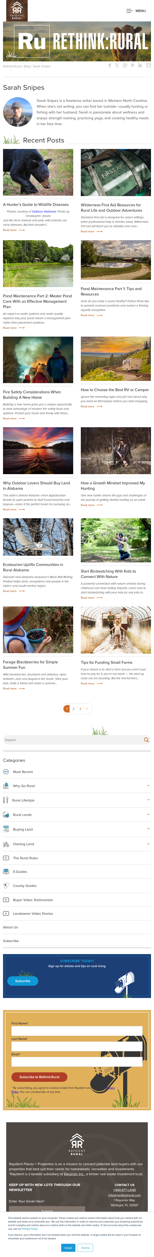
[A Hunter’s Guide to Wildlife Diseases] (38, 172)
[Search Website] (146, 740)
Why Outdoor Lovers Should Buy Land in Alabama (36, 485)
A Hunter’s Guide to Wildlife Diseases (36, 204)
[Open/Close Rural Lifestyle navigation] (148, 799)
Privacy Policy (29, 1228)
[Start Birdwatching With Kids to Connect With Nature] (116, 540)
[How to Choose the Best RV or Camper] (116, 359)
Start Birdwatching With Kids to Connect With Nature (108, 573)
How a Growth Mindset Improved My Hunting (113, 485)
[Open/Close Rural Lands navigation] (148, 814)
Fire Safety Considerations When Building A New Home (32, 394)
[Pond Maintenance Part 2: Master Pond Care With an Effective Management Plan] (38, 263)
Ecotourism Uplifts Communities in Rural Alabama (33, 567)
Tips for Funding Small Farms (106, 662)
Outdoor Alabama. (44, 211)
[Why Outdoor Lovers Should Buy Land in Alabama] (38, 450)
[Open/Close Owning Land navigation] (148, 843)
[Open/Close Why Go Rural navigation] (148, 785)
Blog (27, 66)
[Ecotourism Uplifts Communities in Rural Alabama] (38, 537)
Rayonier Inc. (74, 1173)
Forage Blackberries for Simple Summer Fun (30, 664)
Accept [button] (68, 1247)
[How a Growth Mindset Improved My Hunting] (116, 450)
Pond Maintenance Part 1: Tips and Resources (111, 291)
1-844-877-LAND (124, 1190)
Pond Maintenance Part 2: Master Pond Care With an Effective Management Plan (37, 301)
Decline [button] (85, 1247)
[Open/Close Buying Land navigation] (148, 828)
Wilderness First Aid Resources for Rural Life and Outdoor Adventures (111, 207)
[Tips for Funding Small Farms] (116, 632)
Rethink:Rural (12, 66)
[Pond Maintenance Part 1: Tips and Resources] (116, 260)
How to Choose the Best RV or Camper (115, 390)
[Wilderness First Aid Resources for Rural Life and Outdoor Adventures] (116, 175)
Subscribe (22, 981)
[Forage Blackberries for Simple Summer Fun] (38, 629)
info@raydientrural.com (124, 1195)
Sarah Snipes (42, 66)
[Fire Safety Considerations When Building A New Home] (38, 360)
